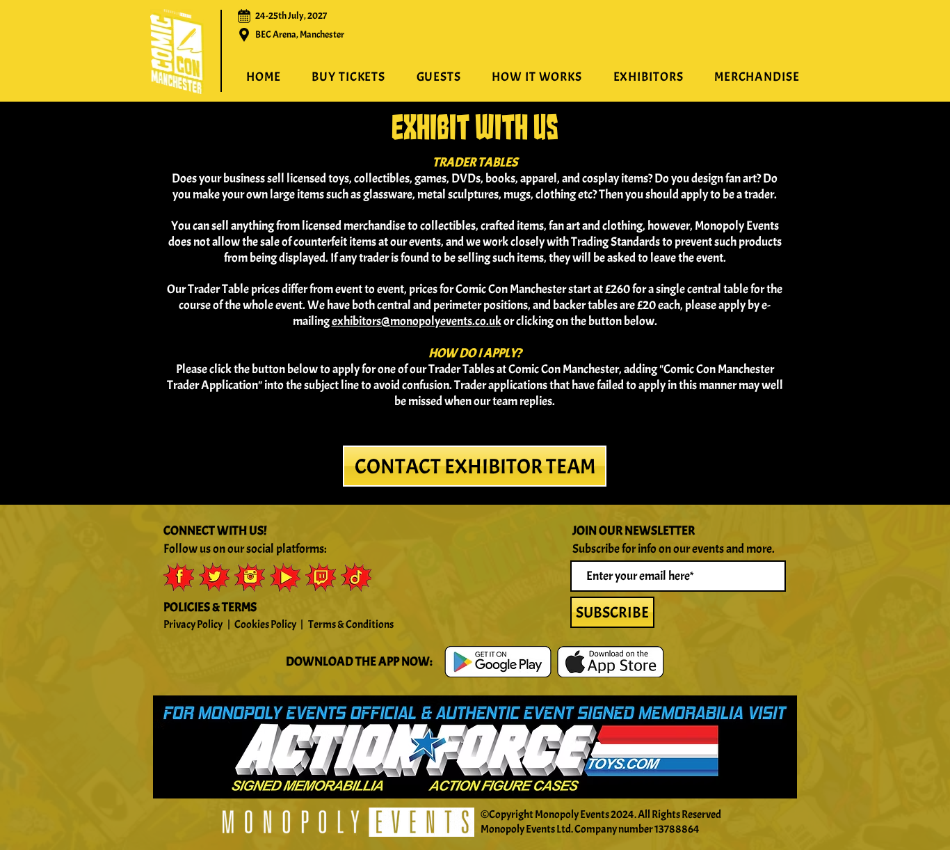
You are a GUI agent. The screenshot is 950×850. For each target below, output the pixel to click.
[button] (536, 77)
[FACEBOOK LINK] (178, 577)
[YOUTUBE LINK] (285, 577)
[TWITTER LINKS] (214, 577)
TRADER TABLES (475, 163)
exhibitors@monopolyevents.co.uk (416, 321)
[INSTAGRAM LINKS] (249, 577)
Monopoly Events (572, 814)
